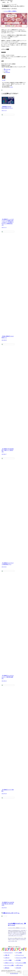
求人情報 (18, 960)
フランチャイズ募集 (21, 962)
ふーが (3, 80)
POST (6, 71)
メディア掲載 (8, 960)
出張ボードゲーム (9, 962)
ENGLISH (18, 967)
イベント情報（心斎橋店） (10, 11)
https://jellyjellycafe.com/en (14, 973)
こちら (11, 87)
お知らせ (7, 957)
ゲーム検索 (19, 952)
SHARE (8, 72)
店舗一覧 (7, 955)
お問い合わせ (19, 965)
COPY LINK (8, 69)
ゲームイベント (20, 955)
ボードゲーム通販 (9, 965)
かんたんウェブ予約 (21, 957)
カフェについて (9, 952)
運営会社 (7, 967)
